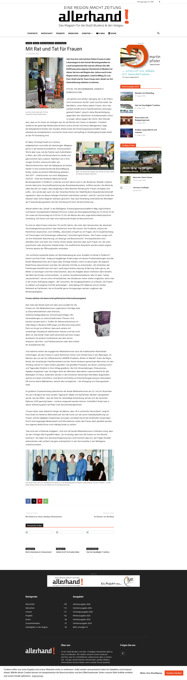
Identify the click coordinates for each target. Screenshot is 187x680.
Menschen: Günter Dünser (142, 177)
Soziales (36, 43)
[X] (34, 501)
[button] (158, 33)
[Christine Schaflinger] (125, 190)
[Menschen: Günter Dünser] (125, 180)
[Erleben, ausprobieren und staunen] (126, 133)
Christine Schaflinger (141, 188)
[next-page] (31, 557)
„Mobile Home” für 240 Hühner (137, 168)
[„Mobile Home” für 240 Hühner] (140, 162)
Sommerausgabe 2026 (82, 608)
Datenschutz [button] (37, 676)
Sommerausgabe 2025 (82, 623)
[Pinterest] (39, 501)
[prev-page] (27, 557)
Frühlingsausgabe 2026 (83, 612)
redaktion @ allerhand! (130, 171)
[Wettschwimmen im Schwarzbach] (39, 540)
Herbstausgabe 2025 (81, 619)
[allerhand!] (93, 17)
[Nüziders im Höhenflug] (126, 96)
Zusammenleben (60, 43)
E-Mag (101, 33)
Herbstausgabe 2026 (130, 87)
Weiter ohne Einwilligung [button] (151, 673)
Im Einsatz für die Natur (104, 517)
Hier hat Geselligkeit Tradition (97, 552)
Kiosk (113, 33)
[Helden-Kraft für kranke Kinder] (70, 540)
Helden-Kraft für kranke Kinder (67, 552)
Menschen (73, 33)
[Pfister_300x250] (140, 62)
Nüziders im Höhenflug (144, 93)
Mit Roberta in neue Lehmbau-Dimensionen (44, 517)
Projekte (60, 33)
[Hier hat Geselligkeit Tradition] (100, 540)
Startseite (32, 33)
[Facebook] (159, 2)
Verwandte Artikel (34, 526)
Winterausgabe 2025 (81, 615)
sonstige (86, 33)
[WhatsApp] (45, 501)
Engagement (30, 549)
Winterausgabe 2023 (47, 43)
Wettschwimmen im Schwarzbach (39, 552)
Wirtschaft (47, 33)
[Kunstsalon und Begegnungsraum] (126, 120)
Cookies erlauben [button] (174, 673)
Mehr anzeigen (79, 627)
